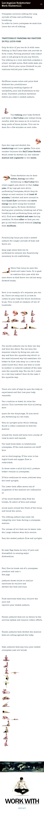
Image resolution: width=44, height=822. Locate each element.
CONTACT (22, 809)
